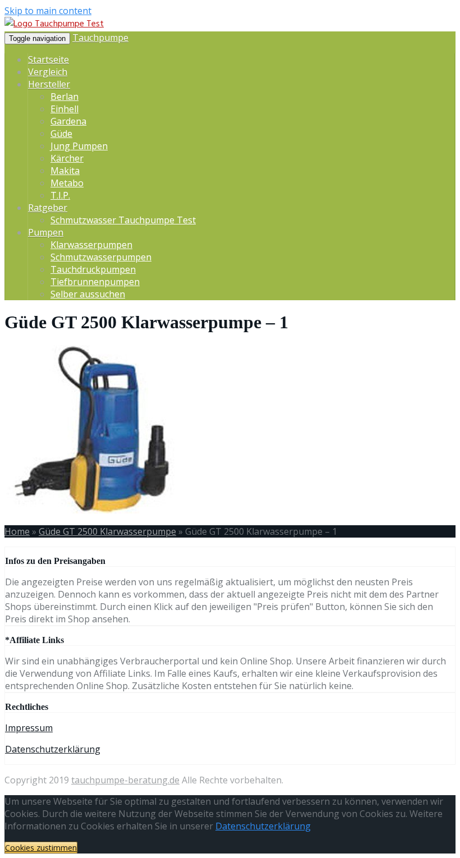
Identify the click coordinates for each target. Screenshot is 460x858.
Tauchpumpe (100, 37)
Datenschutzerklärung (52, 749)
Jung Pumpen (79, 146)
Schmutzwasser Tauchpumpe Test (123, 220)
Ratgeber (47, 207)
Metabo (67, 183)
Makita (65, 170)
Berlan (64, 96)
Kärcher (67, 158)
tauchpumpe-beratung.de (125, 780)
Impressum (29, 728)
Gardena (68, 121)
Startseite (48, 59)
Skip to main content (47, 10)
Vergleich (47, 72)
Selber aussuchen (87, 294)
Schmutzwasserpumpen (100, 257)
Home (17, 531)
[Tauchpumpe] (54, 24)
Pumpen (45, 232)
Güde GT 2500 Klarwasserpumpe (107, 531)
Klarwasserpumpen (91, 244)
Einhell (64, 109)
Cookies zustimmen (41, 847)
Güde (61, 133)
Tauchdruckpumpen (93, 269)
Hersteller (49, 84)
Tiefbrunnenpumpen (95, 282)
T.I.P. (60, 195)
